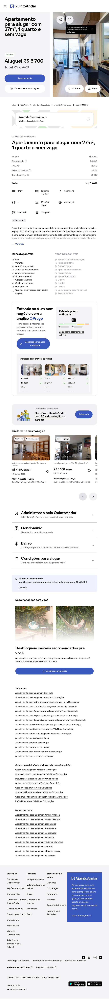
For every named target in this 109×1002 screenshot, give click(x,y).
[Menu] (5, 6)
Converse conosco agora (26, 89)
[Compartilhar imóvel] (60, 20)
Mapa (94, 89)
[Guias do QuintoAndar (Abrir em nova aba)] (95, 957)
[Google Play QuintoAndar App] (77, 983)
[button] (54, 514)
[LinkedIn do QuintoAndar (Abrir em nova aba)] (100, 957)
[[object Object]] (92, 29)
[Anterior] (83, 497)
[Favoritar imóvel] (70, 20)
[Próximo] (93, 497)
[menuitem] (14, 105)
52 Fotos (76, 89)
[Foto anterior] (17, 448)
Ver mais (19, 244)
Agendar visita (25, 78)
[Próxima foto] (45, 448)
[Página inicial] (23, 6)
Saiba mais (84, 414)
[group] (31, 460)
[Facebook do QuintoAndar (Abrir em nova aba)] (83, 957)
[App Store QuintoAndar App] (94, 983)
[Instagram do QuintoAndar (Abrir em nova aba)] (89, 957)
